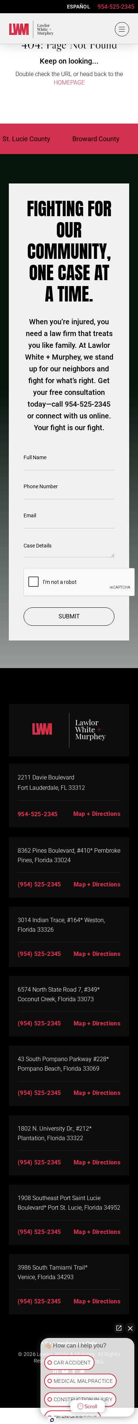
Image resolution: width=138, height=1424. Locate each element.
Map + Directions (96, 813)
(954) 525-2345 (39, 884)
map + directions (97, 884)
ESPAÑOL (78, 7)
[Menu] (122, 29)
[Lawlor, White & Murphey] (29, 28)
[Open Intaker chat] (52, 1420)
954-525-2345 (116, 6)
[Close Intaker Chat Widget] (130, 1328)
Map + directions (97, 1092)
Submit (69, 616)
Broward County (88, 139)
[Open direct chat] (119, 1328)
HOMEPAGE (69, 82)
